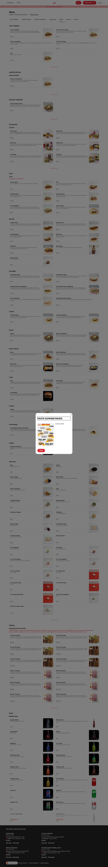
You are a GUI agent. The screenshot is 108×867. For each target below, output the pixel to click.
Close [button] (41, 450)
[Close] (71, 414)
